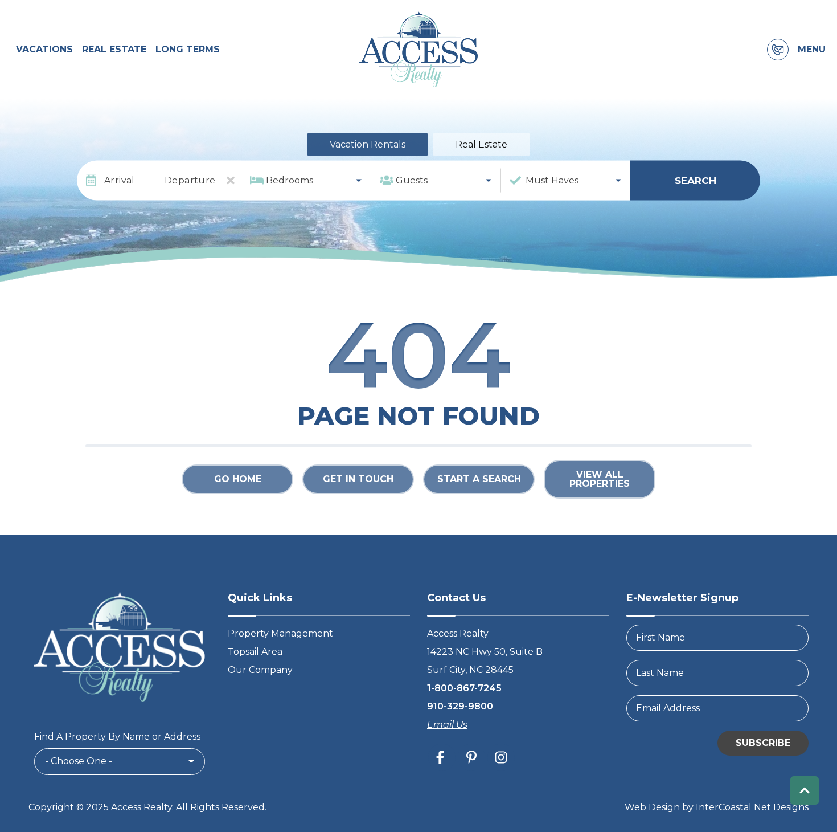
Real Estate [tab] (481, 144)
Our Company (260, 669)
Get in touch (358, 479)
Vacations (44, 49)
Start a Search (479, 479)
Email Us (447, 724)
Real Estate (114, 49)
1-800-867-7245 (464, 688)
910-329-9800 (460, 706)
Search (695, 180)
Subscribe (763, 742)
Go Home (237, 479)
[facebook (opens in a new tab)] (442, 757)
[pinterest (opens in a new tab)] (471, 757)
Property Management (280, 633)
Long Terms (187, 49)
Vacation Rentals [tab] (367, 144)
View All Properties (599, 479)
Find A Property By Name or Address (117, 736)
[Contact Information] (778, 49)
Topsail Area (255, 651)
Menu (812, 49)
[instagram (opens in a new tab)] (501, 757)
